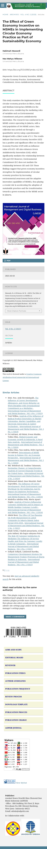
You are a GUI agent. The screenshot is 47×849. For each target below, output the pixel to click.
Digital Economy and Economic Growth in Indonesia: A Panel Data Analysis (25, 439)
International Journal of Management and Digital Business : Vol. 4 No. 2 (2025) (25, 412)
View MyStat (21, 783)
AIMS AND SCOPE (13, 649)
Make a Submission (15, 617)
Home (5, 14)
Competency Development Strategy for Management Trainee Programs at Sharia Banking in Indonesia (26, 557)
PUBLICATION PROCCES (16, 712)
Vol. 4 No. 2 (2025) (28, 14)
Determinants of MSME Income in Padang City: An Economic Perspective (24, 455)
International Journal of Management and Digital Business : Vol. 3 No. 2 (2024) (26, 476)
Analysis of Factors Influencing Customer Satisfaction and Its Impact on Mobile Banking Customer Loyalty (25, 504)
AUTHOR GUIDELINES (15, 681)
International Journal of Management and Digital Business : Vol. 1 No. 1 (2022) (26, 525)
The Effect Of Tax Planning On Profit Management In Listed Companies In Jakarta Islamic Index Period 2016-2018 (25, 519)
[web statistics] (9, 783)
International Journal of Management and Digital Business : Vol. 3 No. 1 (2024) (26, 429)
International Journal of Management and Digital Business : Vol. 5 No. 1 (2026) (26, 445)
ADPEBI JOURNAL (13, 728)
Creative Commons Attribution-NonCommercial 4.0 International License (22, 377)
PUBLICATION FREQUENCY (17, 689)
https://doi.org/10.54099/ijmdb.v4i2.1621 (25, 70)
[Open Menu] (2, 5)
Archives (14, 14)
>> (8, 570)
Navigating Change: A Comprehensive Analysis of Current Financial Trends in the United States (25, 471)
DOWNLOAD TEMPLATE (16, 704)
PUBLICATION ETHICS (15, 673)
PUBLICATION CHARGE (16, 720)
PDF (8, 261)
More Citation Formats (16, 311)
